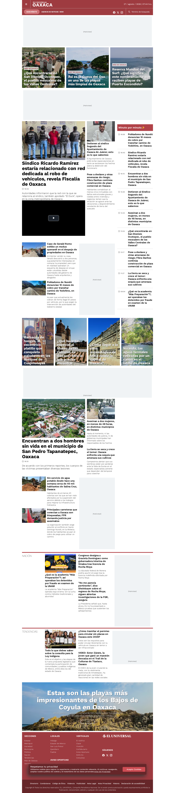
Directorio (34, 783)
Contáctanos (45, 783)
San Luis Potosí (56, 746)
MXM (62, 12)
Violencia (71, 783)
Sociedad (28, 746)
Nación (27, 755)
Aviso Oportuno (82, 752)
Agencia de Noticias (50, 12)
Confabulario (81, 749)
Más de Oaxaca (31, 68)
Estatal (27, 741)
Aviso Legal (91, 783)
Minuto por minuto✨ (131, 127)
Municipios (28, 749)
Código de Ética (58, 783)
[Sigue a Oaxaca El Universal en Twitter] (119, 12)
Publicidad (81, 783)
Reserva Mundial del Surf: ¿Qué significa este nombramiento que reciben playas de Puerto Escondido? (131, 76)
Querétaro (54, 749)
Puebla (53, 752)
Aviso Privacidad (104, 783)
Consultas (80, 758)
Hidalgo (53, 741)
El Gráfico (80, 741)
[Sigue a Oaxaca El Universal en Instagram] (122, 12)
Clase (78, 743)
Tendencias (29, 758)
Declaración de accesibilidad (133, 783)
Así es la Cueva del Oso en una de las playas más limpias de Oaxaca (86, 80)
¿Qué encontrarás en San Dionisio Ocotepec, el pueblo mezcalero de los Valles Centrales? (42, 78)
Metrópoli (28, 743)
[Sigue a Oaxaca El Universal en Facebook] (115, 12)
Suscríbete (31, 12)
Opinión (27, 763)
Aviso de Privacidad (102, 772)
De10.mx (79, 755)
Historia (116, 783)
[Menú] (26, 4)
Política (27, 752)
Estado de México (58, 743)
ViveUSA (79, 746)
